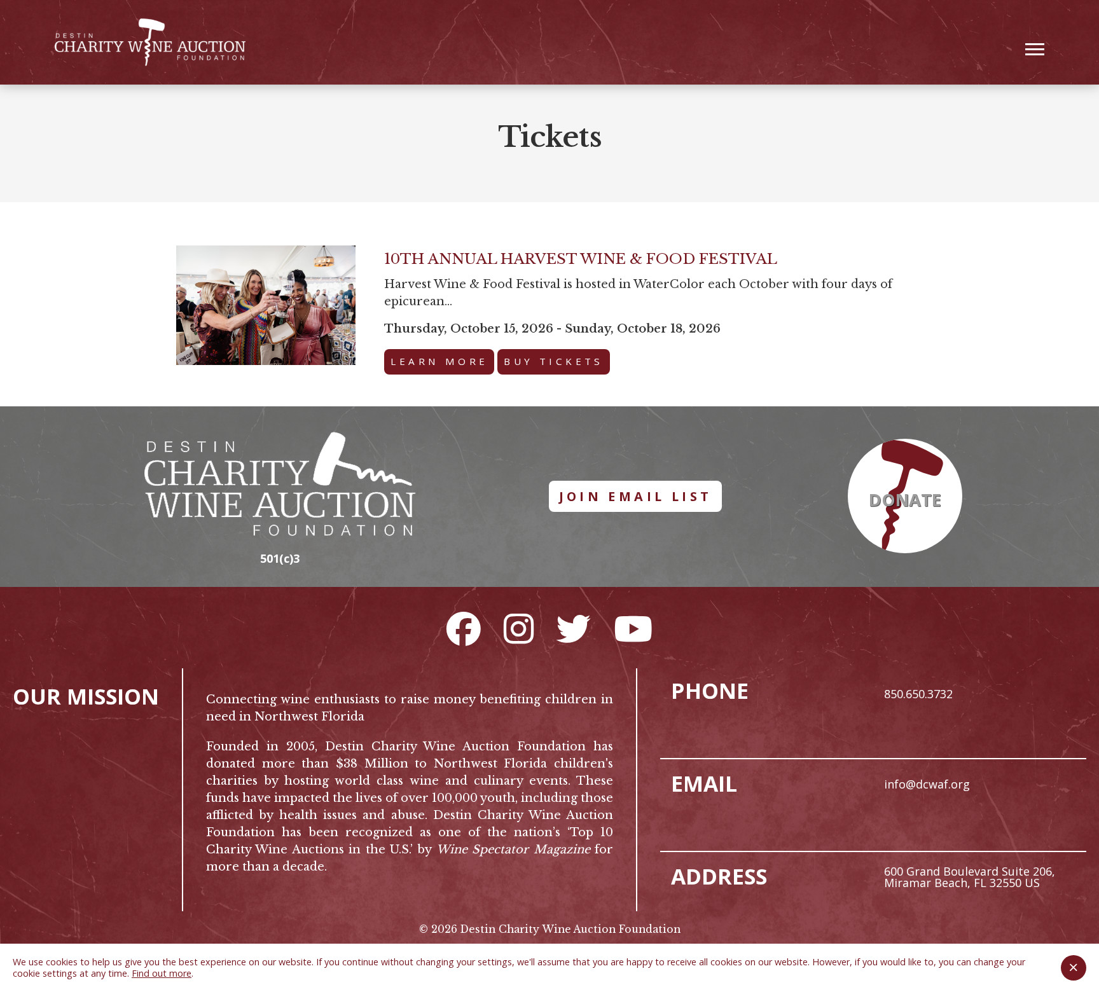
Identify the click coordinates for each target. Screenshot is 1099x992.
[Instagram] (518, 628)
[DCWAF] (150, 42)
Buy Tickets (553, 361)
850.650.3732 (918, 693)
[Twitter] (573, 628)
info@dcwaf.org (927, 784)
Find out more (161, 973)
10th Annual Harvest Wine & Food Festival (580, 259)
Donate (905, 500)
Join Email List (635, 496)
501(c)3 (280, 558)
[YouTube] (633, 628)
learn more (439, 361)
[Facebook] (463, 628)
